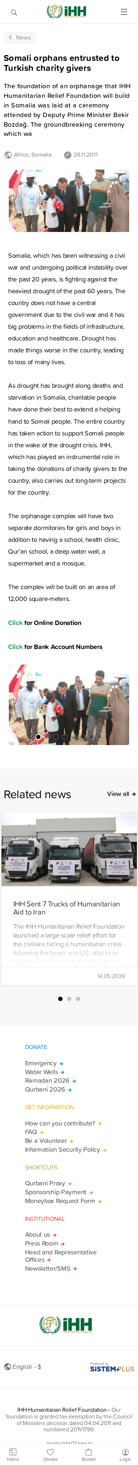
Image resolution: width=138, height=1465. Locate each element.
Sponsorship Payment (56, 1192)
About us (37, 1234)
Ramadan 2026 (47, 1080)
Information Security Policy (62, 1149)
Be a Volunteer (46, 1140)
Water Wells (41, 1072)
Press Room (41, 1243)
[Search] (14, 12)
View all (118, 794)
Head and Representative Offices (61, 1256)
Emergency (41, 1063)
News (23, 37)
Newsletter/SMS (48, 1268)
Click (15, 622)
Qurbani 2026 (45, 1089)
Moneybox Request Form (60, 1201)
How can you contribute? (60, 1123)
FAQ (31, 1132)
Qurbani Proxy (45, 1183)
